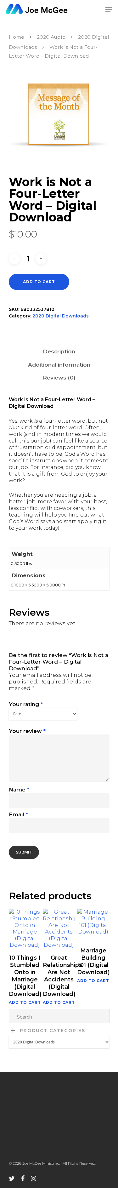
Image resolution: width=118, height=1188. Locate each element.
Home (16, 37)
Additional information (59, 365)
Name (19, 789)
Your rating (26, 704)
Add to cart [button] (25, 1002)
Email (18, 814)
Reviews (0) (59, 377)
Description (59, 351)
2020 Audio (51, 37)
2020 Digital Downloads (60, 316)
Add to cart (39, 281)
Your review (27, 731)
